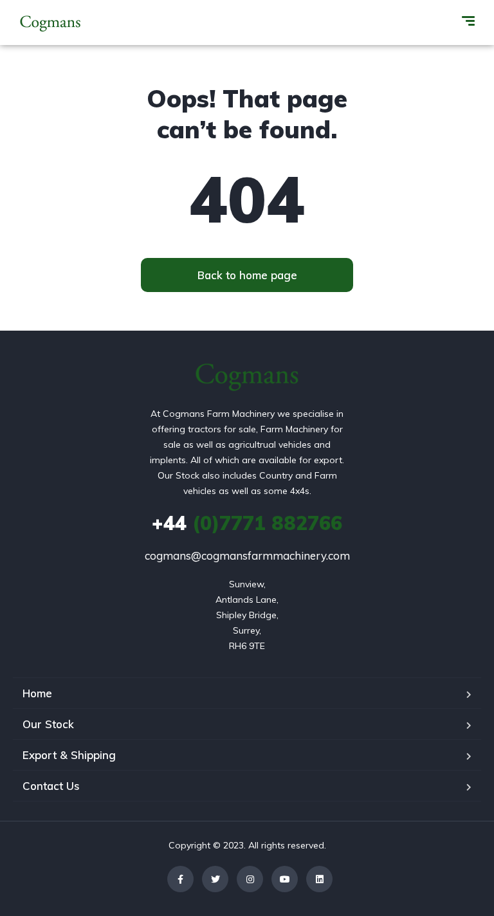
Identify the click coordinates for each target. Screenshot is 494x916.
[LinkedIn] (319, 879)
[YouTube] (284, 879)
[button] (247, 275)
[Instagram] (250, 879)
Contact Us (51, 785)
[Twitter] (215, 879)
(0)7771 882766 (247, 523)
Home (37, 693)
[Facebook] (180, 879)
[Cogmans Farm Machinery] (50, 22)
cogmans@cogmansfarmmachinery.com (247, 555)
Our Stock (48, 724)
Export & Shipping (69, 755)
